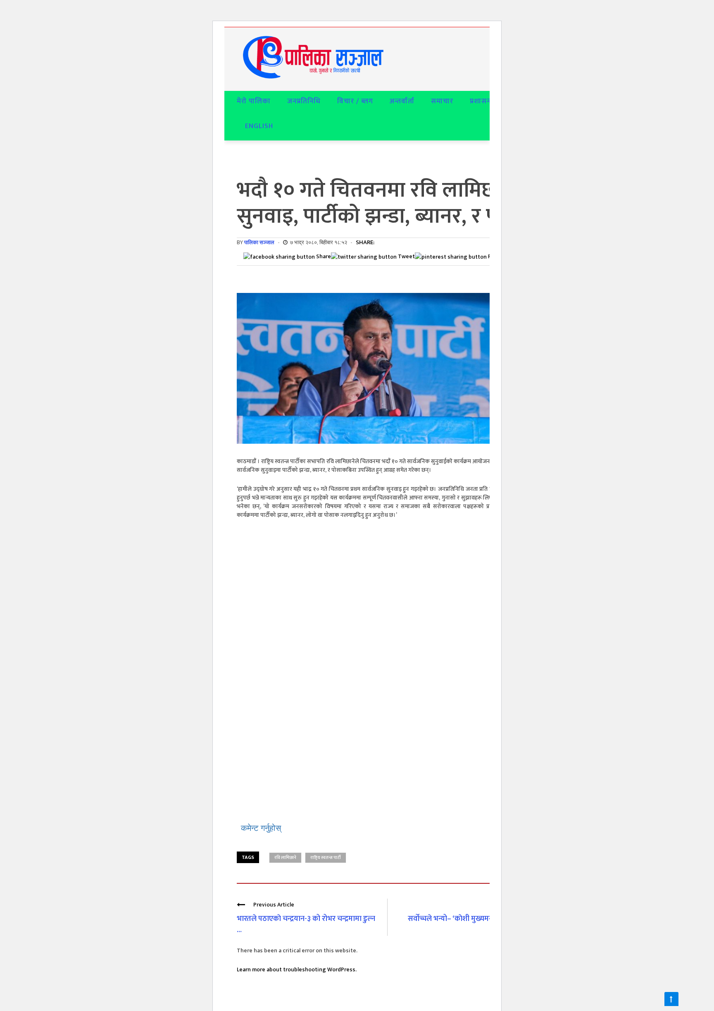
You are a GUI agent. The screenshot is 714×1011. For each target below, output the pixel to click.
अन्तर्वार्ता (402, 101)
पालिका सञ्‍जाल (259, 242)
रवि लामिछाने (285, 857)
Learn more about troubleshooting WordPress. (297, 969)
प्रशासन (480, 101)
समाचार (442, 101)
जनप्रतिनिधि (304, 101)
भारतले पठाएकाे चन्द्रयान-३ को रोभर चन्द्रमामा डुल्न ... (306, 924)
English (259, 126)
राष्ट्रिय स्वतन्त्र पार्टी (325, 857)
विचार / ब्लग (355, 101)
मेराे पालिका (254, 101)
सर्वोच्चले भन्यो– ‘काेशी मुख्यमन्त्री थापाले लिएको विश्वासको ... (473, 924)
